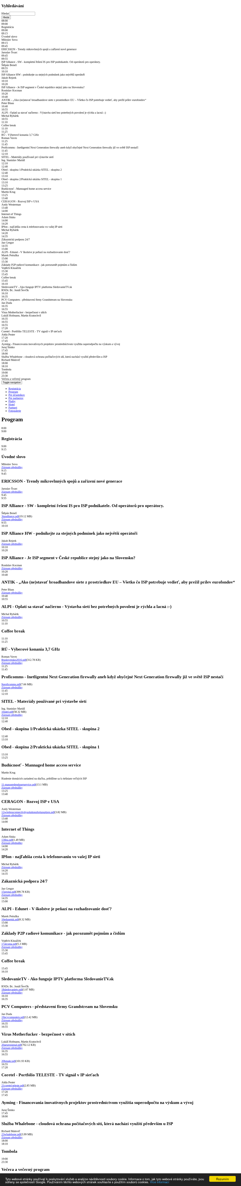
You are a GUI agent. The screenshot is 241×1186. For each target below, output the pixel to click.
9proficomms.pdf (10, 684)
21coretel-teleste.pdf (12, 1085)
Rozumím (222, 1179)
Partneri (12, 407)
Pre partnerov (15, 398)
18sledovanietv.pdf (11, 989)
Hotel (11, 404)
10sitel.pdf (7, 711)
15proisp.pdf (8, 891)
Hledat (5, 13)
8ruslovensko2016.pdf (13, 659)
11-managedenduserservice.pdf (18, 784)
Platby (12, 401)
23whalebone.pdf (11, 1134)
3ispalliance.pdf (10, 516)
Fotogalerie (14, 410)
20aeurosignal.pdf (11, 1044)
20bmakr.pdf (8, 1061)
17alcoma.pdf (9, 943)
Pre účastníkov (16, 394)
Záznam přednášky (12, 467)
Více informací (159, 1182)
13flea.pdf (7, 839)
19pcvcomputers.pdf (12, 1017)
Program (13, 391)
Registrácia (14, 388)
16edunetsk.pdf (10, 919)
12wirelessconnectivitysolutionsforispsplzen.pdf (28, 812)
